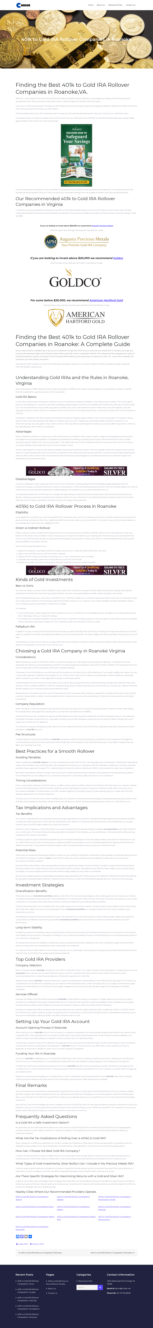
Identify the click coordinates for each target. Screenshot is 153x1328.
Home (90, 5)
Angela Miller (23, 1244)
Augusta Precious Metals (102, 226)
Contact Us (130, 5)
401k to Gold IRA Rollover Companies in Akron (35, 1207)
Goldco (118, 258)
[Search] (100, 1287)
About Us (101, 5)
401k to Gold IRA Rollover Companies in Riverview (41, 1253)
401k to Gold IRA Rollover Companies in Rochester (111, 1253)
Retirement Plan (115, 5)
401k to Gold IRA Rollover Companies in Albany (35, 1217)
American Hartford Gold (106, 300)
